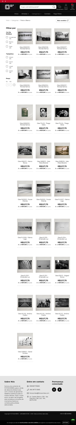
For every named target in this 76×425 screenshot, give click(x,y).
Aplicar (14, 84)
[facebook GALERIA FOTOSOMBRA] (5, 1)
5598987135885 (35, 386)
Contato (47, 14)
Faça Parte (58, 14)
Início (16, 14)
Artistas (25, 14)
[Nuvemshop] (66, 414)
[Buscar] (54, 7)
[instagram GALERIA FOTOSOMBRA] (2, 1)
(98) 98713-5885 (35, 389)
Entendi (65, 422)
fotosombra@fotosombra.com (39, 393)
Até (10, 81)
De (7, 81)
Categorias (36, 14)
